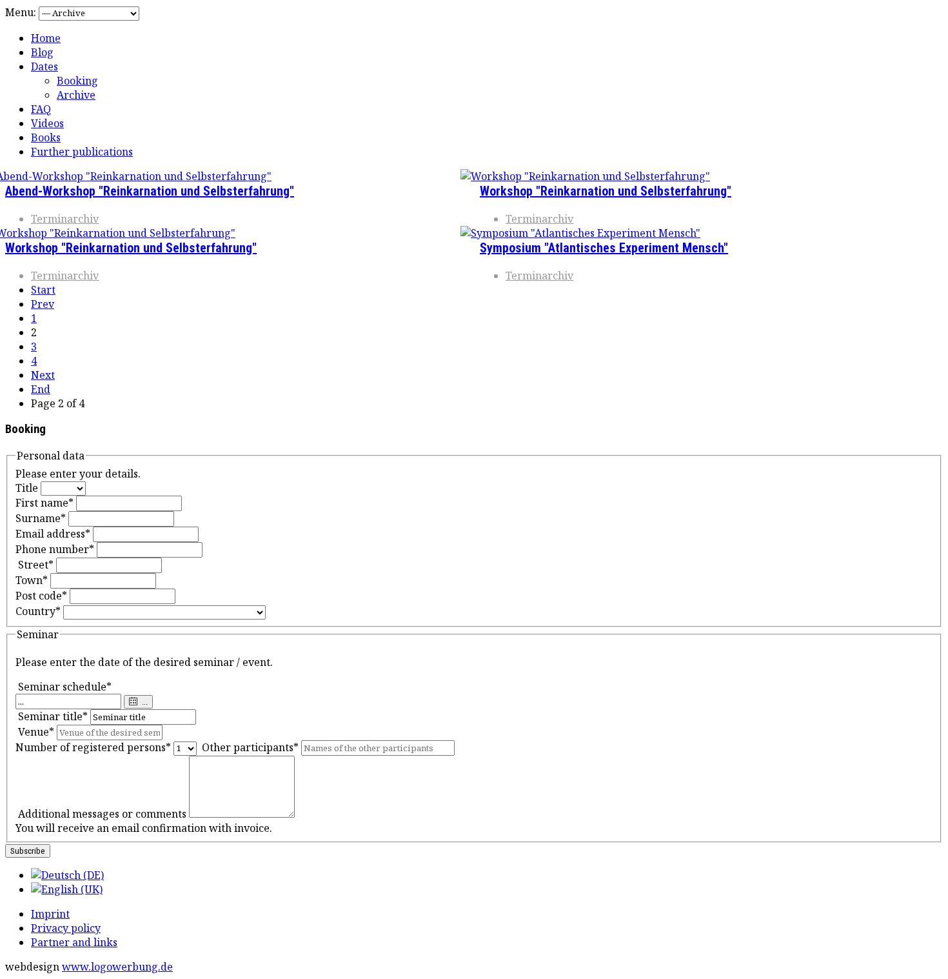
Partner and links (74, 942)
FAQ (41, 109)
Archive (76, 95)
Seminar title (53, 716)
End (40, 389)
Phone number (54, 549)
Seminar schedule (65, 687)
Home (46, 38)
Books (46, 137)
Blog (42, 52)
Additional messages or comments (102, 814)
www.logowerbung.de (117, 967)
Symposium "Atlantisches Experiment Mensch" (604, 248)
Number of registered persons (93, 747)
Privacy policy (66, 928)
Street (36, 565)
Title (26, 488)
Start (43, 290)
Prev (42, 304)
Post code (41, 596)
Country (38, 611)
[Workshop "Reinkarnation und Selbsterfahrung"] (585, 176)
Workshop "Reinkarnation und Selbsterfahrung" (131, 248)
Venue (36, 732)
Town (31, 580)
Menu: (22, 12)
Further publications (82, 152)
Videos (47, 123)
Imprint (50, 914)
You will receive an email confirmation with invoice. (143, 828)
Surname (40, 518)
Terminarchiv (65, 219)
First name (44, 503)
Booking (77, 81)
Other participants (250, 747)
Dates (44, 66)
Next (43, 375)
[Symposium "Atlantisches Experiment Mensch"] (580, 233)
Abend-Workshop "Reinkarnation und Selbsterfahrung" (149, 191)
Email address (52, 534)
